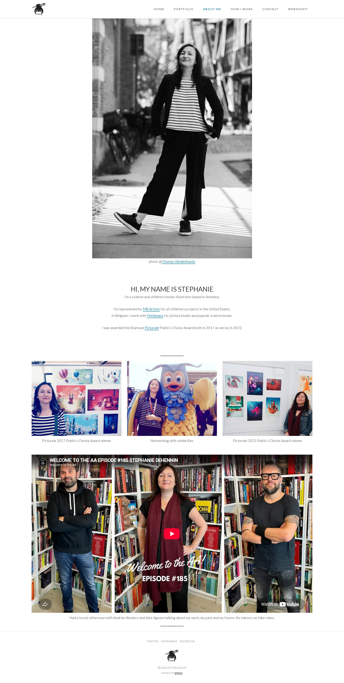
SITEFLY (179, 673)
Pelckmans (155, 315)
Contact (270, 9)
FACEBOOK (187, 641)
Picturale (152, 328)
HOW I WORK (242, 9)
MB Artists (151, 309)
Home (159, 9)
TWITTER (152, 641)
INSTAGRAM (169, 641)
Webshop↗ (298, 9)
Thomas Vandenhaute (178, 261)
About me (212, 9)
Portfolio (184, 9)
